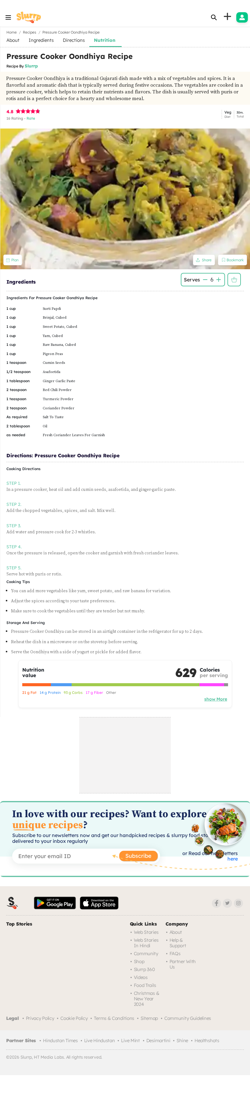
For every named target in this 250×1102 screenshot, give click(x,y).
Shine (182, 1040)
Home (11, 32)
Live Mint (130, 1040)
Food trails (145, 985)
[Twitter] (227, 903)
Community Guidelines (187, 1018)
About (176, 932)
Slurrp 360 (144, 969)
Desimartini (158, 1040)
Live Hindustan (99, 1040)
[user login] (242, 17)
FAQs (175, 953)
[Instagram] (238, 903)
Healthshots (207, 1040)
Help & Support (178, 942)
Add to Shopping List (234, 279)
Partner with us (183, 964)
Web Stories (146, 932)
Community (146, 953)
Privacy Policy (40, 1018)
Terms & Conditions (114, 1018)
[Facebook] (216, 903)
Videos (141, 977)
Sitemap (149, 1018)
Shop (139, 961)
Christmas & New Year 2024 (146, 998)
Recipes (29, 32)
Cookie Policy (74, 1018)
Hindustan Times (60, 1040)
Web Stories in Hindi (146, 942)
